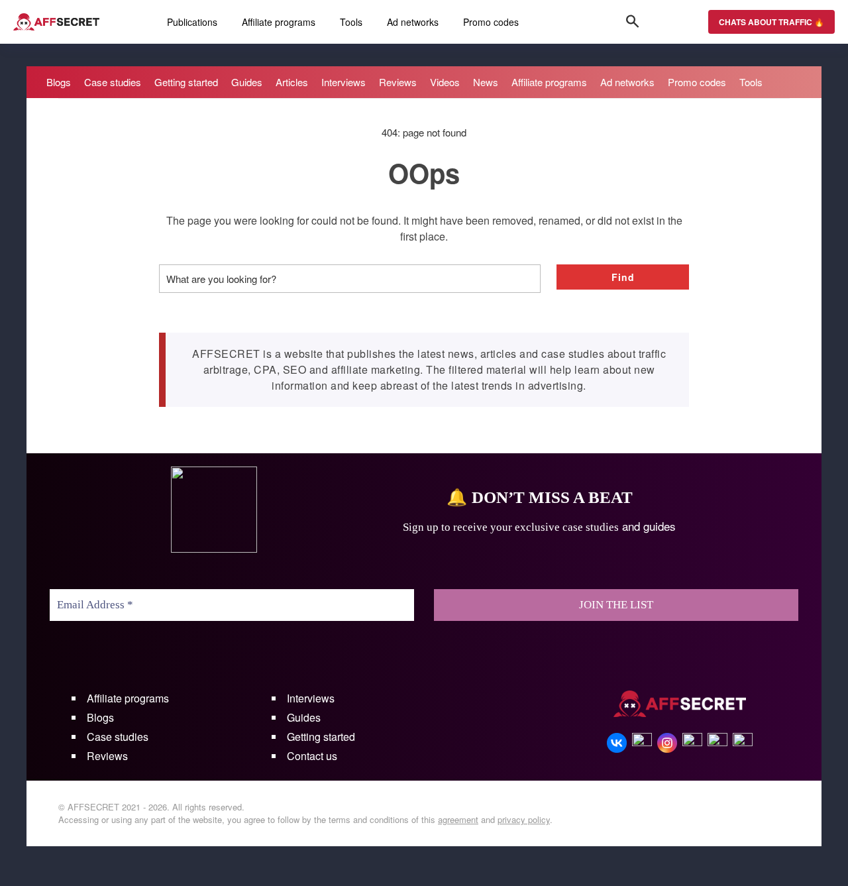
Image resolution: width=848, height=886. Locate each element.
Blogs (100, 717)
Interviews (311, 698)
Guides (304, 717)
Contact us (312, 755)
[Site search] (633, 22)
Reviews (107, 755)
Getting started (321, 736)
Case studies (117, 736)
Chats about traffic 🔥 (771, 22)
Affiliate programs (128, 698)
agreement (458, 819)
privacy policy (524, 819)
